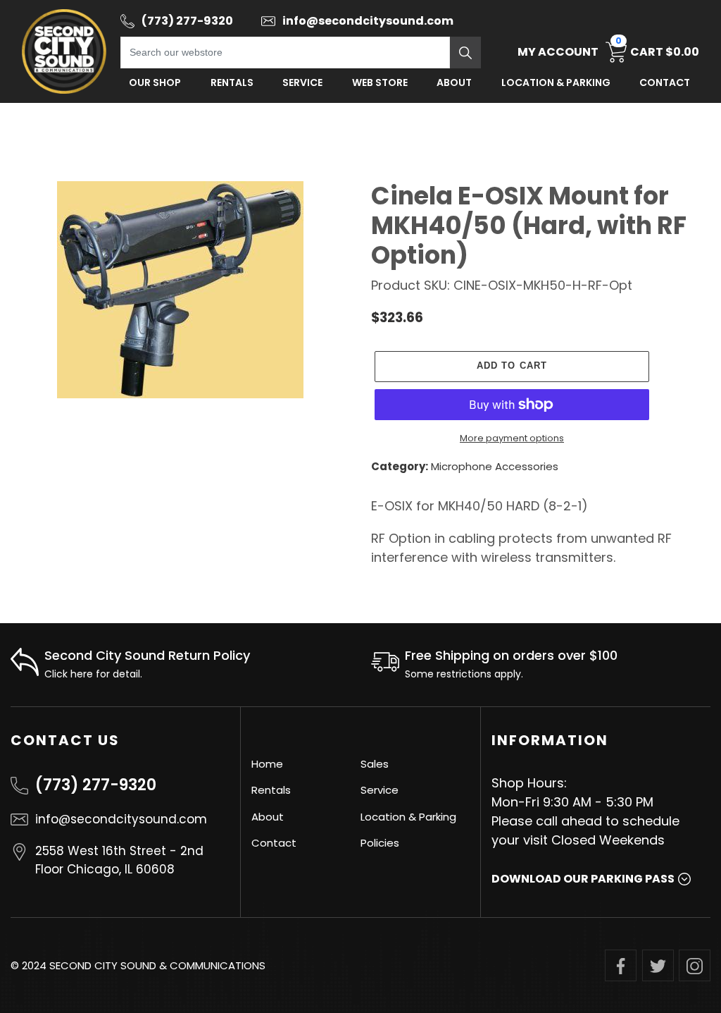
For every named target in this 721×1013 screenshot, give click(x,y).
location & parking (555, 82)
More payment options (512, 438)
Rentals (232, 82)
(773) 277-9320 (95, 785)
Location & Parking (408, 816)
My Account (558, 52)
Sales (374, 763)
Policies (379, 842)
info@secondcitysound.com (121, 819)
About (454, 82)
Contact (664, 82)
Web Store (380, 82)
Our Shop (155, 82)
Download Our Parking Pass (583, 879)
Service (302, 82)
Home (267, 763)
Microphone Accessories (494, 466)
